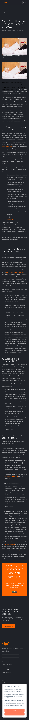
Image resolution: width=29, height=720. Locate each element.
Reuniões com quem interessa (9, 683)
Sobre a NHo (5, 680)
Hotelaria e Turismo (9, 17)
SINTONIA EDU (5, 667)
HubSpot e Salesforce (11, 476)
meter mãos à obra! (17, 551)
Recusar (14, 713)
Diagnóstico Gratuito (11, 631)
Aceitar (14, 710)
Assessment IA (8, 626)
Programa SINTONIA (7, 664)
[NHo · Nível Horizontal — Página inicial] (4, 2)
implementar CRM (7, 146)
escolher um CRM (9, 544)
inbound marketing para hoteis (15, 272)
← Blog (3, 12)
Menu (24, 2)
